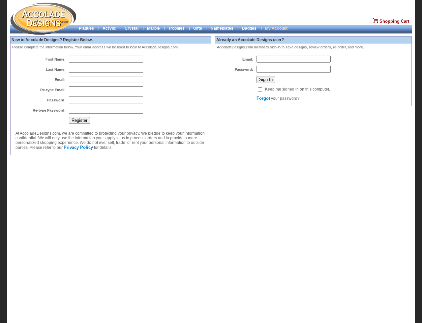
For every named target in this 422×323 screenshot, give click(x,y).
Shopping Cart (394, 21)
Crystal (131, 28)
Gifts (197, 28)
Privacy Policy (78, 147)
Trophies (176, 28)
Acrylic (109, 28)
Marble (153, 28)
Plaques (86, 28)
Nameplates (222, 28)
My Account (276, 28)
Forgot (263, 98)
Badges (249, 28)
